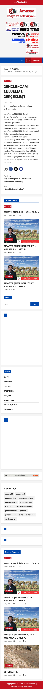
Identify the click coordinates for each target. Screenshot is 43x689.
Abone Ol (36, 60)
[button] (6, 169)
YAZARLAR (8, 382)
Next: (14, 187)
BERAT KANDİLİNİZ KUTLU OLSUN (21, 212)
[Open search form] (22, 60)
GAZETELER (8, 391)
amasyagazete (26, 502)
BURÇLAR (7, 396)
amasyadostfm (11, 502)
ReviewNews (16, 686)
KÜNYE (7, 377)
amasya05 (9, 494)
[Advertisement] (21, 341)
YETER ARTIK (11, 672)
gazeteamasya (11, 511)
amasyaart (20, 494)
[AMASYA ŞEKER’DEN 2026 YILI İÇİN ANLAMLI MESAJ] (21, 231)
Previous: (17, 179)
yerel (21, 515)
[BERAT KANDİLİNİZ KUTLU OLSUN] (21, 207)
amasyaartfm (10, 498)
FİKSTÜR (7, 386)
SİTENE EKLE (9, 400)
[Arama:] (17, 304)
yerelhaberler (10, 519)
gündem (23, 511)
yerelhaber (30, 515)
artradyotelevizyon (24, 506)
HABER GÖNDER (10, 405)
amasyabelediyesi (26, 498)
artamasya (9, 506)
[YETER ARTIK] (21, 656)
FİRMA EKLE (8, 409)
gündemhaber (10, 515)
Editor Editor (8, 103)
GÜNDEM (7, 81)
